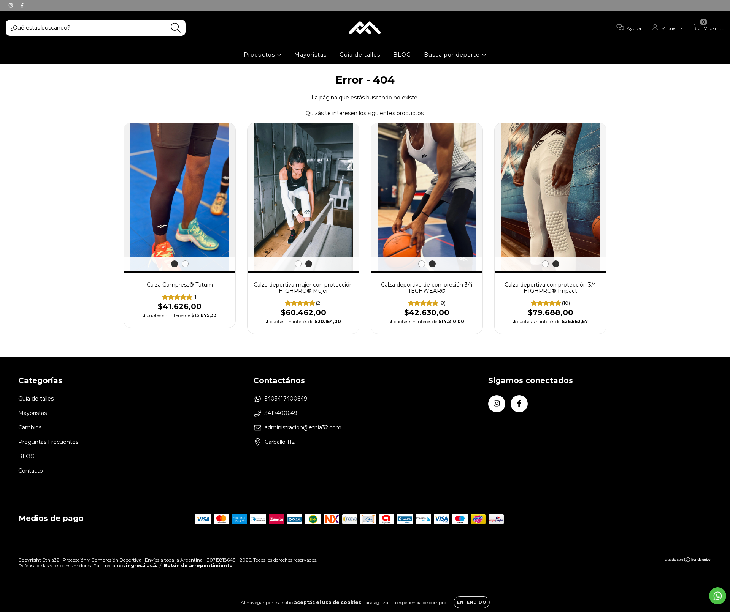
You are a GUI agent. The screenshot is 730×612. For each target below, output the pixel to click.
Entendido (471, 602)
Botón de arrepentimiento (198, 565)
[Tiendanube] (688, 560)
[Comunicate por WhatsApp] (717, 595)
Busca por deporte (453, 54)
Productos (260, 54)
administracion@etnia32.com (303, 427)
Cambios (29, 427)
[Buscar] (176, 28)
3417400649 (281, 413)
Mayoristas (310, 54)
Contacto (30, 470)
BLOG (402, 54)
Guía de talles (360, 54)
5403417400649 (286, 398)
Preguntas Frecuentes (48, 441)
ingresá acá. (141, 565)
